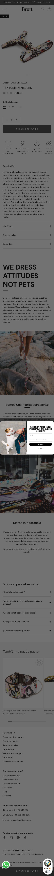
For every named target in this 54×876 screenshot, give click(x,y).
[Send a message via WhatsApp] (6, 864)
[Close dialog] (52, 423)
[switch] (47, 871)
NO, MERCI (40, 448)
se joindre (40, 444)
